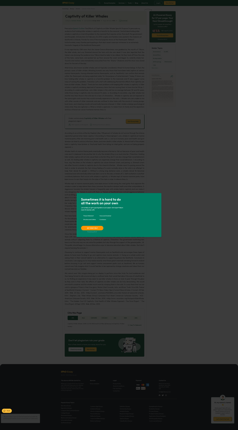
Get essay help (92, 228)
